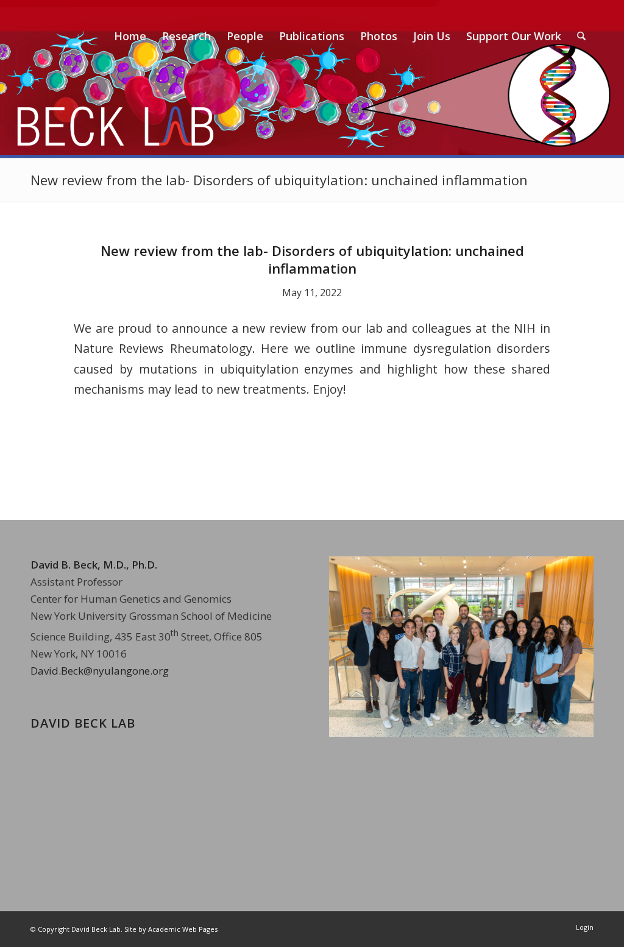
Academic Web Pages (183, 929)
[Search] (581, 36)
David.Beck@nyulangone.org (99, 671)
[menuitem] (130, 36)
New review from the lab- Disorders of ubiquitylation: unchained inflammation (279, 180)
